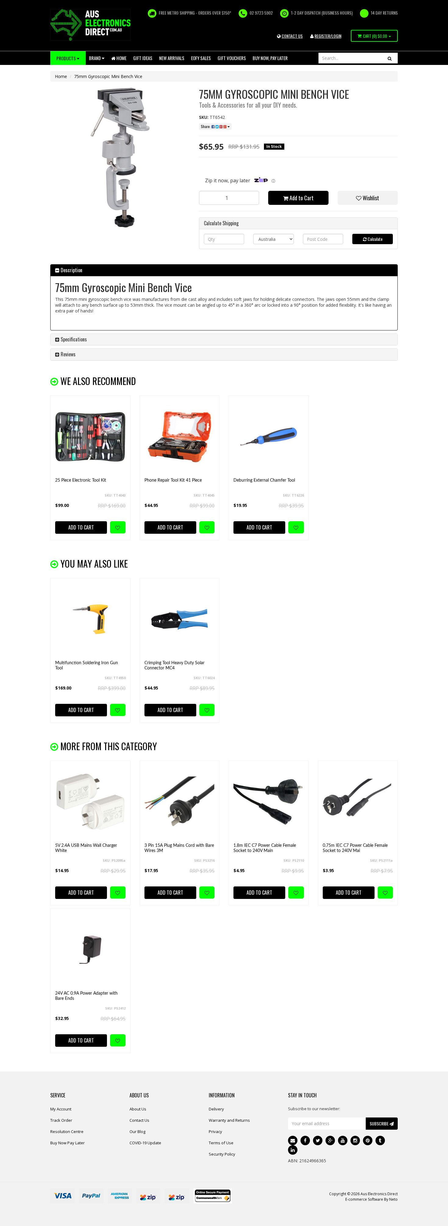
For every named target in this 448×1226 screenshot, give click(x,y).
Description (70, 270)
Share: (206, 126)
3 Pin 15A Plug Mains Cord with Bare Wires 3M (179, 848)
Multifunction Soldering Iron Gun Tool (86, 665)
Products (66, 58)
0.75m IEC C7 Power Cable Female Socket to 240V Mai (355, 848)
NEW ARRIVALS (171, 58)
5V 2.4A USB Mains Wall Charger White (86, 848)
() (375, 36)
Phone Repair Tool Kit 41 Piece (173, 480)
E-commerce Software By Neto (371, 1199)
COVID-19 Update (145, 1143)
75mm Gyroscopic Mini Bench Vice (108, 76)
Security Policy (222, 1154)
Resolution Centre (67, 1131)
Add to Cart (301, 198)
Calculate (374, 239)
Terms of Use (221, 1143)
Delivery (216, 1109)
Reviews (67, 354)
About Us (138, 1109)
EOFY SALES (201, 58)
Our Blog (137, 1131)
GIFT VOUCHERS (232, 58)
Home (121, 58)
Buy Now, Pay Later (270, 58)
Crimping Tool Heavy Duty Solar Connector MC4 (174, 665)
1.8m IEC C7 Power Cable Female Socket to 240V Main (264, 848)
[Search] (390, 58)
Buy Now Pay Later (67, 1143)
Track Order (61, 1120)
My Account (60, 1109)
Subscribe (379, 1123)
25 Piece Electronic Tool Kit (80, 480)
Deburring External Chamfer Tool (264, 480)
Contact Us (139, 1120)
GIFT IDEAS (142, 58)
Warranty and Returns (229, 1120)
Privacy (215, 1131)
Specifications (73, 339)
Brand (95, 58)
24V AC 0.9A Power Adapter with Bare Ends (86, 996)
